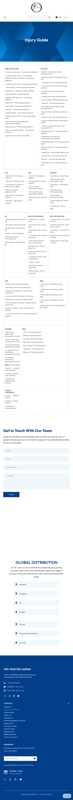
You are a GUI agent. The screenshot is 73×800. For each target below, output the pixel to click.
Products (7, 707)
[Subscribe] (34, 758)
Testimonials (9, 712)
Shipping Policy (10, 734)
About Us (7, 715)
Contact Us (8, 718)
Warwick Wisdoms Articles (14, 721)
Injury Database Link (12, 710)
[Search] (49, 17)
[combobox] (39, 17)
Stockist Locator (10, 726)
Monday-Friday (16, 771)
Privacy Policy (9, 729)
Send (11, 494)
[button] (5, 17)
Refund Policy (9, 732)
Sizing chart (8, 723)
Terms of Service (11, 737)
